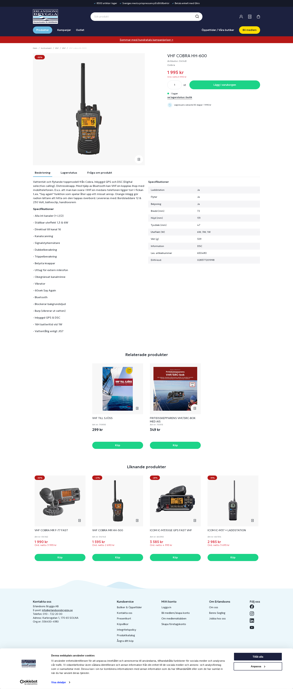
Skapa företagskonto (173, 624)
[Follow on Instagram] (253, 613)
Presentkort (124, 618)
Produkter (42, 30)
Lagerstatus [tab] (69, 172)
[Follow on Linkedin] (253, 620)
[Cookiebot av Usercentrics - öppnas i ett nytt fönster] (29, 682)
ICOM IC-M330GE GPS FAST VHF (171, 530)
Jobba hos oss (217, 618)
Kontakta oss (124, 612)
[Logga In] (241, 16)
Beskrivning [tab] (43, 172)
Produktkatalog (126, 635)
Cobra (171, 65)
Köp (117, 445)
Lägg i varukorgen (224, 84)
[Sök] (197, 16)
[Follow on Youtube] (253, 627)
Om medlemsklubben (173, 618)
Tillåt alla (258, 656)
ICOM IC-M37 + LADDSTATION (227, 530)
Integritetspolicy (126, 629)
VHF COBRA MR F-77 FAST (51, 530)
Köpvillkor (123, 624)
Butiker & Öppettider (129, 607)
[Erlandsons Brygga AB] (45, 16)
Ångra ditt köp (125, 641)
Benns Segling (217, 612)
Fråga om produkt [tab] (99, 172)
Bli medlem (250, 30)
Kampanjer (64, 30)
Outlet (80, 30)
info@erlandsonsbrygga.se (57, 610)
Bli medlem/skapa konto (175, 612)
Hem (35, 48)
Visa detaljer (58, 682)
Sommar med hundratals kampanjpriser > (146, 39)
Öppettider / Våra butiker (218, 30)
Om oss (213, 607)
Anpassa (256, 666)
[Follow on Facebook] (253, 606)
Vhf (56, 48)
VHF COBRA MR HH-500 (107, 530)
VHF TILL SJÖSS (102, 418)
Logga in (166, 607)
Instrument (46, 48)
